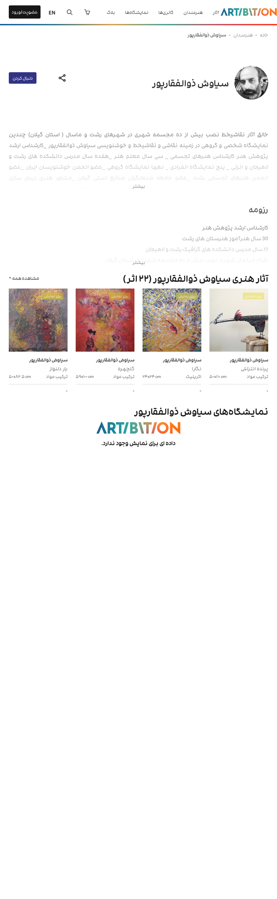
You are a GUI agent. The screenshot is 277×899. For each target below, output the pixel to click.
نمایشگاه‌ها (136, 12)
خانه (264, 34)
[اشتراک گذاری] (62, 78)
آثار (216, 12)
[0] (87, 12)
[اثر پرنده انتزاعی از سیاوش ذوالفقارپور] (238, 321)
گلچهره (126, 368)
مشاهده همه (25, 277)
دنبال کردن (22, 77)
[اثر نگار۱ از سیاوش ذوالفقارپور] (172, 321)
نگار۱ (196, 368)
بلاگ (111, 12)
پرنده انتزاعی (254, 368)
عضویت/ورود (24, 11)
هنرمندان (193, 12)
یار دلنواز (58, 368)
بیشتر (138, 185)
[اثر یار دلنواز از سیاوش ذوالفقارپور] (38, 321)
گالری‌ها (165, 12)
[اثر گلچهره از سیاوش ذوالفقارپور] (105, 321)
